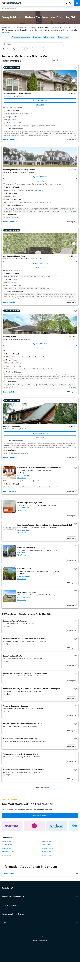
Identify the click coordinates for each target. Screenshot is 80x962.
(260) (74, 170)
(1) (23, 473)
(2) (9, 711)
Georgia (7, 8)
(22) (9, 661)
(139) (75, 256)
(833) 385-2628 (41, 344)
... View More (72, 135)
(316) (75, 93)
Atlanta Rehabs (6, 841)
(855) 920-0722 (23, 508)
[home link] (2, 8)
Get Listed (38, 37)
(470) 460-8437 (23, 530)
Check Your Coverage (40, 816)
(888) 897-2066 (41, 263)
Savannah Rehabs (7, 844)
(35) (9, 626)
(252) (75, 426)
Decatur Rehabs (46, 844)
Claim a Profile (64, 37)
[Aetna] (12, 826)
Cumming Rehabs (46, 855)
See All (33, 113)
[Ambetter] (34, 826)
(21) (23, 574)
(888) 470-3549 (41, 433)
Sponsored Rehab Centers (22, 37)
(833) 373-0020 (41, 177)
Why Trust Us (50, 37)
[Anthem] (56, 826)
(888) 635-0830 (23, 597)
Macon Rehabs (6, 855)
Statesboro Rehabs (47, 848)
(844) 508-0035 (23, 576)
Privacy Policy (40, 937)
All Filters (7, 49)
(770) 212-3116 (41, 100)
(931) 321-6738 (23, 475)
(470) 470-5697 (23, 552)
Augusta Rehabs (7, 848)
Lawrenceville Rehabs (8, 851)
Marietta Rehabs (46, 841)
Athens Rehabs (46, 851)
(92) (75, 336)
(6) (9, 644)
